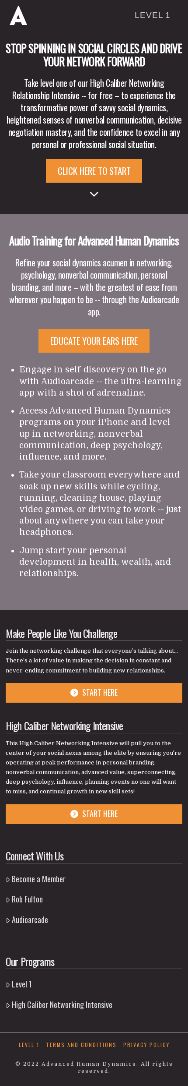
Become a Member (39, 878)
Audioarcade (30, 919)
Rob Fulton (27, 899)
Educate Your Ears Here (94, 340)
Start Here (100, 692)
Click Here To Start (94, 170)
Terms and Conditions (81, 1044)
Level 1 (22, 984)
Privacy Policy (146, 1044)
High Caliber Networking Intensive (62, 1004)
